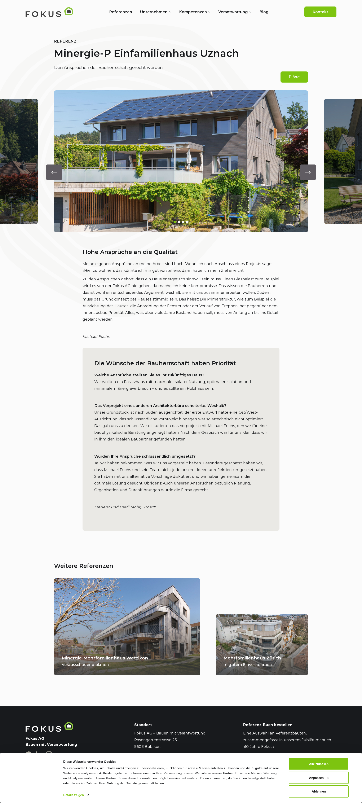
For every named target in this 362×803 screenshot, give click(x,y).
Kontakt (320, 12)
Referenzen (120, 12)
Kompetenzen (193, 12)
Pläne (294, 77)
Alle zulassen (318, 764)
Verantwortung (233, 12)
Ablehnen (319, 791)
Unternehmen (154, 12)
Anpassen (316, 777)
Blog (264, 12)
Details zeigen (73, 795)
